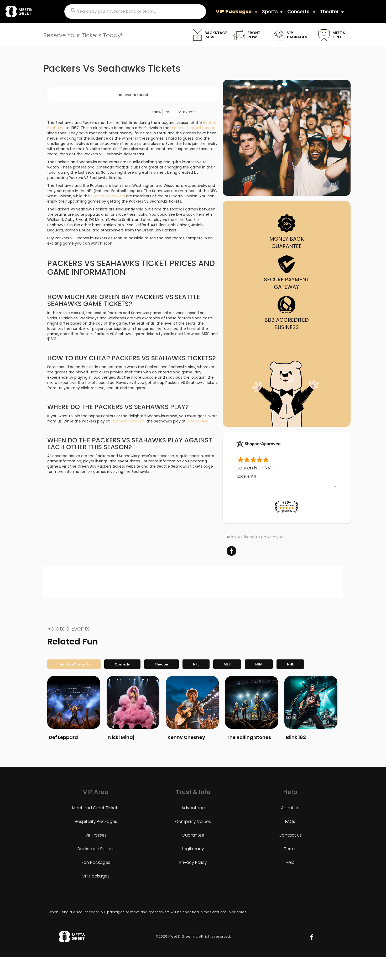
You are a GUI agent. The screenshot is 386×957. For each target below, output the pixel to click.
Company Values (193, 821)
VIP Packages (95, 876)
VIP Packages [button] (234, 11)
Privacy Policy (193, 862)
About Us (290, 808)
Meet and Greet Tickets (95, 808)
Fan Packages (96, 862)
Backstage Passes (95, 849)
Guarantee (193, 835)
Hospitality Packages (96, 821)
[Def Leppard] (73, 702)
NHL (290, 664)
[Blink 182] (310, 702)
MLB (227, 664)
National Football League (192, 127)
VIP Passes (96, 835)
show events (174, 111)
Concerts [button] (299, 11)
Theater (161, 664)
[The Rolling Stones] (251, 702)
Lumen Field (197, 421)
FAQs (290, 821)
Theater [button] (329, 11)
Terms (290, 849)
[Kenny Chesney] (192, 702)
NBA (258, 664)
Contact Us (290, 835)
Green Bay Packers (108, 196)
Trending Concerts (74, 664)
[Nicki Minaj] (133, 702)
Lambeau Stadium (128, 421)
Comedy (122, 664)
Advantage (193, 808)
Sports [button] (270, 11)
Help (290, 862)
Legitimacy (193, 849)
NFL (196, 664)
